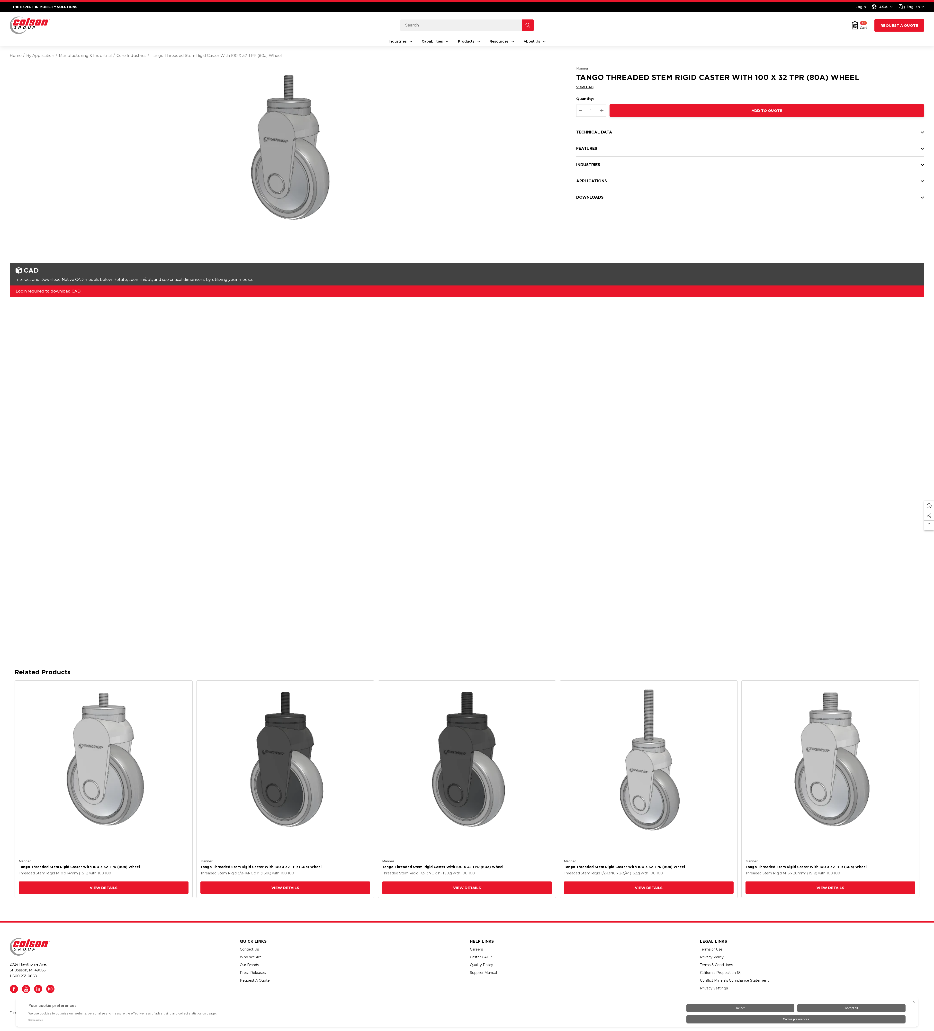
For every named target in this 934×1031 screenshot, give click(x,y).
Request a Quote (899, 25)
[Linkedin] (38, 989)
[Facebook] (14, 989)
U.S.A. (883, 7)
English (913, 7)
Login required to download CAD (48, 291)
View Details (103, 887)
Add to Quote (767, 110)
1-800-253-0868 (23, 976)
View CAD (584, 87)
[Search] (528, 25)
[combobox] (911, 7)
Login (860, 7)
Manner (582, 68)
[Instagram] (50, 989)
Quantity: (585, 99)
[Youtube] (26, 989)
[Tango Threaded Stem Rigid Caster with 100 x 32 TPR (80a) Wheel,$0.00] (104, 769)
